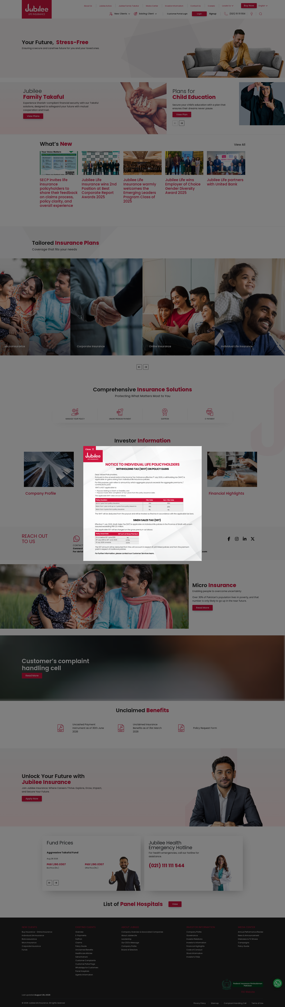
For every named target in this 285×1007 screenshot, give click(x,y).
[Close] (89, 447)
